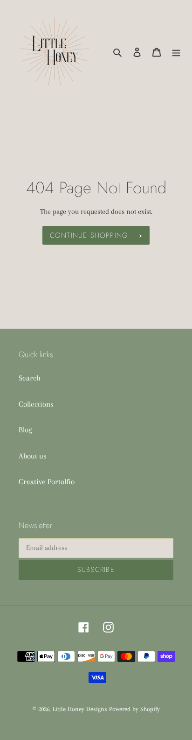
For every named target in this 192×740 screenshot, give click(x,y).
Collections (36, 404)
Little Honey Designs (80, 708)
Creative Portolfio (47, 481)
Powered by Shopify (134, 708)
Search (30, 378)
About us (33, 455)
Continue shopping (89, 235)
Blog (25, 429)
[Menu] (176, 51)
